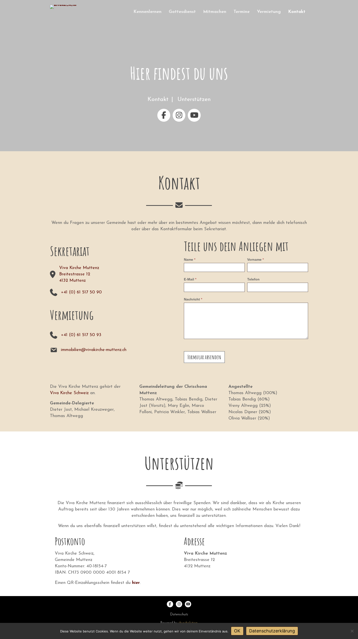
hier (136, 583)
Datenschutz (179, 614)
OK (237, 630)
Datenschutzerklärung (272, 630)
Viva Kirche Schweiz (69, 393)
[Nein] (351, 631)
